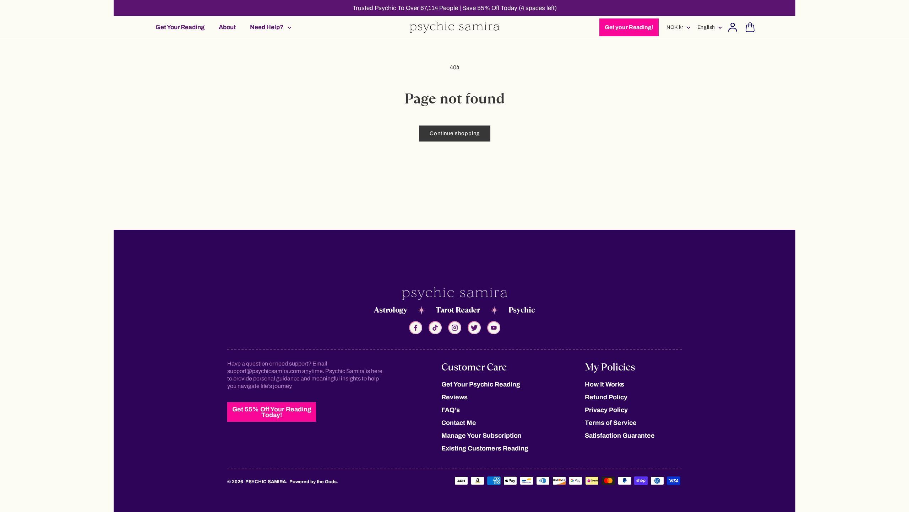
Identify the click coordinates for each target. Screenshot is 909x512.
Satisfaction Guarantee (620, 435)
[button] (268, 27)
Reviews (454, 397)
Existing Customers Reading (484, 448)
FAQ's (450, 410)
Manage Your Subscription (481, 435)
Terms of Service (611, 423)
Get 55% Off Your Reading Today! (271, 412)
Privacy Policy (606, 410)
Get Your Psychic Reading (480, 384)
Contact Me (458, 423)
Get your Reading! (629, 27)
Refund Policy (606, 397)
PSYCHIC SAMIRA (265, 481)
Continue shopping (455, 133)
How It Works (604, 384)
